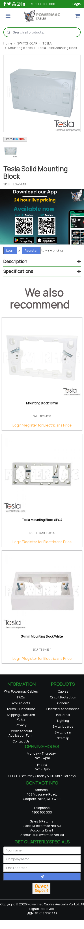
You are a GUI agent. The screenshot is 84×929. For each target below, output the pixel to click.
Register (31, 250)
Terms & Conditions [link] (21, 718)
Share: (9, 139)
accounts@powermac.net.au (42, 850)
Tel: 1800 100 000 (42, 4)
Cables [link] (63, 692)
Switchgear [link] (63, 747)
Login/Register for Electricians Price (42, 425)
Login (77, 4)
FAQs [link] (21, 704)
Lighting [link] (63, 732)
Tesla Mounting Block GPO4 (42, 520)
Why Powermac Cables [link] (21, 694)
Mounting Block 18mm (42, 403)
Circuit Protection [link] (63, 699)
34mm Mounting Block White (42, 636)
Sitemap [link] (63, 754)
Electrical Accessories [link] (63, 715)
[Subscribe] (42, 892)
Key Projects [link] (21, 711)
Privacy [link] (21, 737)
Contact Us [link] (21, 756)
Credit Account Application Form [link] (21, 746)
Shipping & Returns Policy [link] (21, 727)
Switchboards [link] (63, 740)
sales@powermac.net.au (42, 841)
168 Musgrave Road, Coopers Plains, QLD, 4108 (42, 811)
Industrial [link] (63, 725)
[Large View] (10, 151)
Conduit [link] (63, 706)
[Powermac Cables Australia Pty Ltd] (42, 15)
